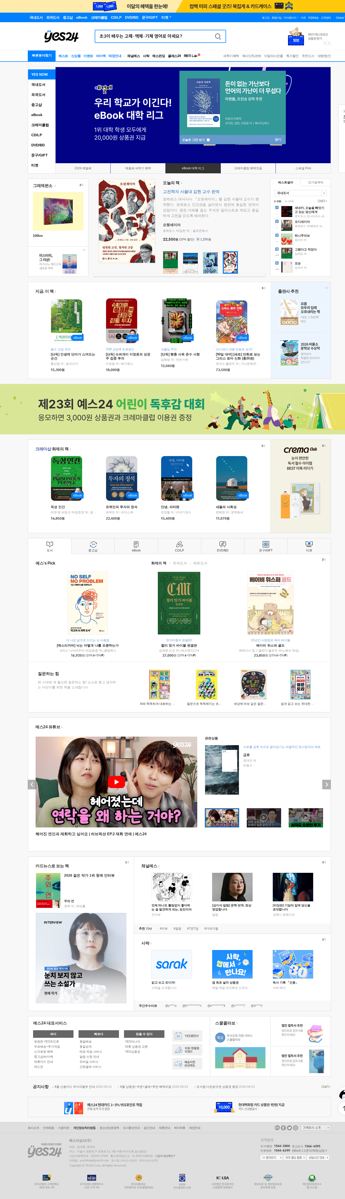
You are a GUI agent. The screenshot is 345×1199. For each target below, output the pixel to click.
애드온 (38, 1067)
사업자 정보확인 (164, 1155)
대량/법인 (324, 56)
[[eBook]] (68, 478)
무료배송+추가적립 (47, 1046)
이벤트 (88, 56)
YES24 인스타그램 (295, 1127)
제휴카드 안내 (43, 1062)
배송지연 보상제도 (187, 1063)
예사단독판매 (251, 56)
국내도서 (38, 84)
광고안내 (149, 1128)
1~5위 (277, 201)
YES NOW (39, 74)
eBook (36, 115)
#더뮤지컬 (211, 928)
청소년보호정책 (109, 1128)
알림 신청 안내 (89, 1056)
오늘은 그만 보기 (194, 140)
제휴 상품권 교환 (136, 1046)
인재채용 (48, 1128)
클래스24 (174, 56)
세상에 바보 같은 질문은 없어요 (255, 704)
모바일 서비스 (89, 1062)
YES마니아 (132, 1041)
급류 (246, 755)
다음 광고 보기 (329, 43)
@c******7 (238, 1006)
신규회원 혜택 (43, 1051)
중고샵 (36, 105)
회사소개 (33, 1128)
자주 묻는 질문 (295, 1158)
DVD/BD (38, 145)
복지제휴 (179, 1128)
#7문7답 (193, 928)
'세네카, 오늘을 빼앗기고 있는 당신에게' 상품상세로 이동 (300, 212)
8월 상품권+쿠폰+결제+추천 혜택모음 (154, 1087)
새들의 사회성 (226, 507)
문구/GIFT (39, 155)
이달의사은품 (273, 56)
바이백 (101, 56)
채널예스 (149, 866)
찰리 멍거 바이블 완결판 (179, 645)
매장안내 (115, 56)
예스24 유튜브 (47, 727)
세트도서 (200, 563)
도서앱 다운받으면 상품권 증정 (225, 1087)
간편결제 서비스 (91, 1067)
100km (38, 236)
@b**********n (192, 1006)
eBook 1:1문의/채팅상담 (308, 1150)
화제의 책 (51, 449)
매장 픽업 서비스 (91, 1051)
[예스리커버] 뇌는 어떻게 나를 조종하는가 (88, 645)
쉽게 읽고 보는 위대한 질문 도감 (302, 704)
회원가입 (277, 17)
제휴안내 (164, 1128)
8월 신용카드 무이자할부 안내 (83, 1087)
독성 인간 (58, 507)
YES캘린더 (187, 1036)
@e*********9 (216, 1006)
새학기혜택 (231, 56)
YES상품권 (132, 1051)
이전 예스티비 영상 (32, 784)
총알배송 (86, 1041)
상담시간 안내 (318, 1158)
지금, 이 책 (44, 291)
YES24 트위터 (289, 1127)
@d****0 (256, 1006)
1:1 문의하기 (271, 1158)
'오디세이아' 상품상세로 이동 (300, 226)
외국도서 (38, 95)
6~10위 (289, 201)
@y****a (171, 1006)
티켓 (34, 165)
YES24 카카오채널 (277, 1127)
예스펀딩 (158, 56)
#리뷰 (164, 928)
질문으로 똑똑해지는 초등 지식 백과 (211, 704)
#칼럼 (177, 928)
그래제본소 (43, 185)
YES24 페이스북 (283, 1127)
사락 (146, 56)
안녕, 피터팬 (170, 507)
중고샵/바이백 (43, 1056)
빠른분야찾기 (42, 55)
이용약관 (63, 1128)
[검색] (218, 36)
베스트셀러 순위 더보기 (322, 201)
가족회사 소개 (316, 1128)
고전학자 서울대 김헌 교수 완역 (191, 191)
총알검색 (86, 1046)
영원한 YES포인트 (46, 1041)
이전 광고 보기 (325, 43)
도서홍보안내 (131, 1128)
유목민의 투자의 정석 (121, 507)
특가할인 (292, 56)
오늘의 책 (171, 183)
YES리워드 (187, 1049)
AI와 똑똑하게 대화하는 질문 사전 (162, 704)
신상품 (76, 56)
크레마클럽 (40, 125)
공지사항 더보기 (326, 1087)
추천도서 (308, 56)
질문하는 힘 (48, 674)
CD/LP (36, 135)
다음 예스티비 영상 (326, 784)
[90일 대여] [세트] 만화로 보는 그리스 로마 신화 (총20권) (238, 356)
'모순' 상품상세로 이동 (300, 267)
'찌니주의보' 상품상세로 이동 (300, 240)
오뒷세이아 (172, 225)
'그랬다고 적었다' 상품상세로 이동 (300, 253)
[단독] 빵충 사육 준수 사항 (180, 354)
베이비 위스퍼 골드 (270, 645)
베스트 (63, 56)
